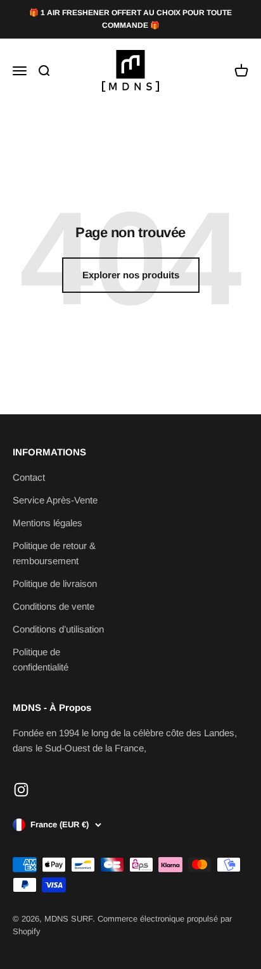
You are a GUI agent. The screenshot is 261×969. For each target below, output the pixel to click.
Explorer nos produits (130, 274)
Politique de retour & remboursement (54, 553)
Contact (29, 477)
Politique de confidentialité (40, 659)
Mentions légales (47, 522)
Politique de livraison (55, 583)
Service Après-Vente (55, 500)
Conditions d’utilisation (58, 629)
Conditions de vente (53, 606)
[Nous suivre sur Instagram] (21, 789)
